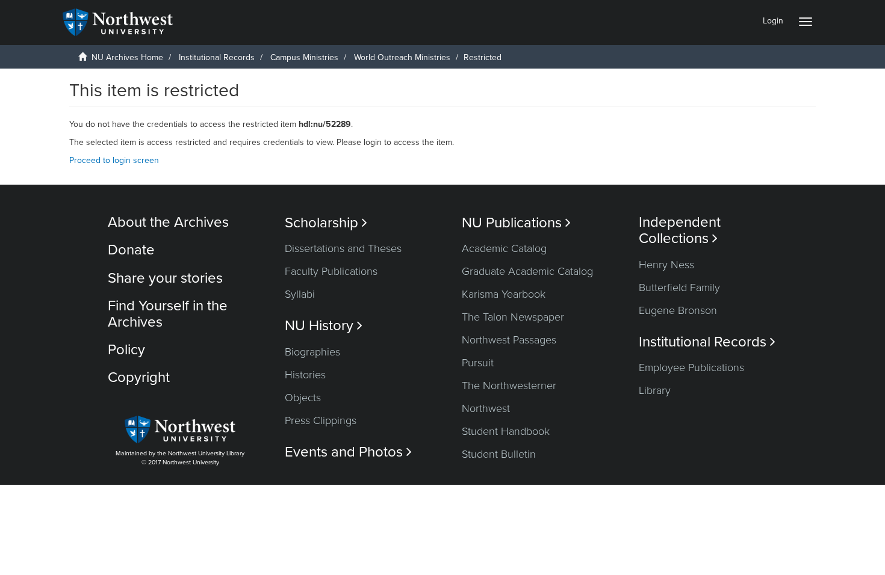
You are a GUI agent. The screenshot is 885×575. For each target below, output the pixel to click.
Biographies (312, 351)
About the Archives (168, 222)
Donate (131, 250)
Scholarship (326, 223)
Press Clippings (320, 420)
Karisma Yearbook (503, 294)
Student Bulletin (499, 454)
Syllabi (300, 294)
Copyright (139, 377)
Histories (305, 374)
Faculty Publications (331, 271)
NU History (323, 325)
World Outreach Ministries (402, 57)
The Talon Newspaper (513, 317)
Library (655, 390)
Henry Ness (666, 264)
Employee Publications (691, 367)
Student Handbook (506, 431)
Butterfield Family (679, 287)
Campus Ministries (304, 57)
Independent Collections (680, 230)
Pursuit (478, 362)
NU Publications (516, 223)
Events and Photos (348, 452)
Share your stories (165, 278)
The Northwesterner (509, 385)
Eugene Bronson (678, 310)
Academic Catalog (504, 248)
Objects (303, 397)
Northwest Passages (509, 339)
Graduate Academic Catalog (527, 271)
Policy (126, 349)
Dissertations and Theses (343, 248)
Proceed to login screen (114, 160)
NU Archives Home (127, 57)
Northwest (486, 408)
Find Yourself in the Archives (168, 313)
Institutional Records (217, 57)
